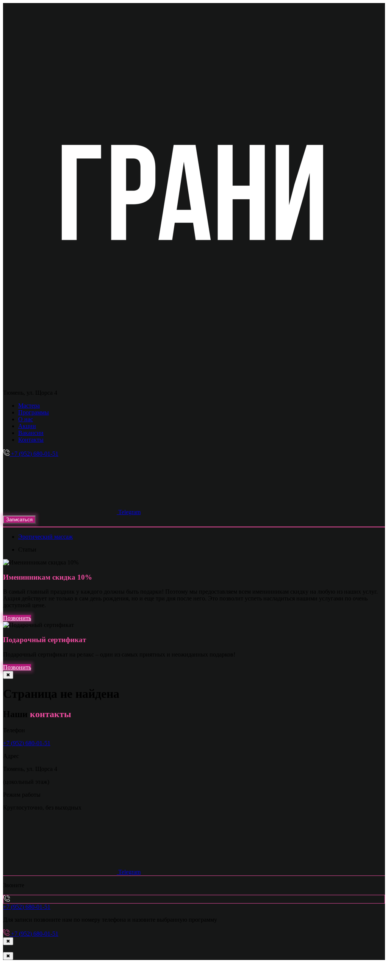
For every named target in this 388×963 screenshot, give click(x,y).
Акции (27, 426)
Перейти (341, 944)
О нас (25, 419)
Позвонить (17, 618)
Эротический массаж (45, 536)
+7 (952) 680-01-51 (26, 743)
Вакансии (31, 433)
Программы (33, 412)
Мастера (29, 405)
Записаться (19, 519)
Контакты (31, 439)
